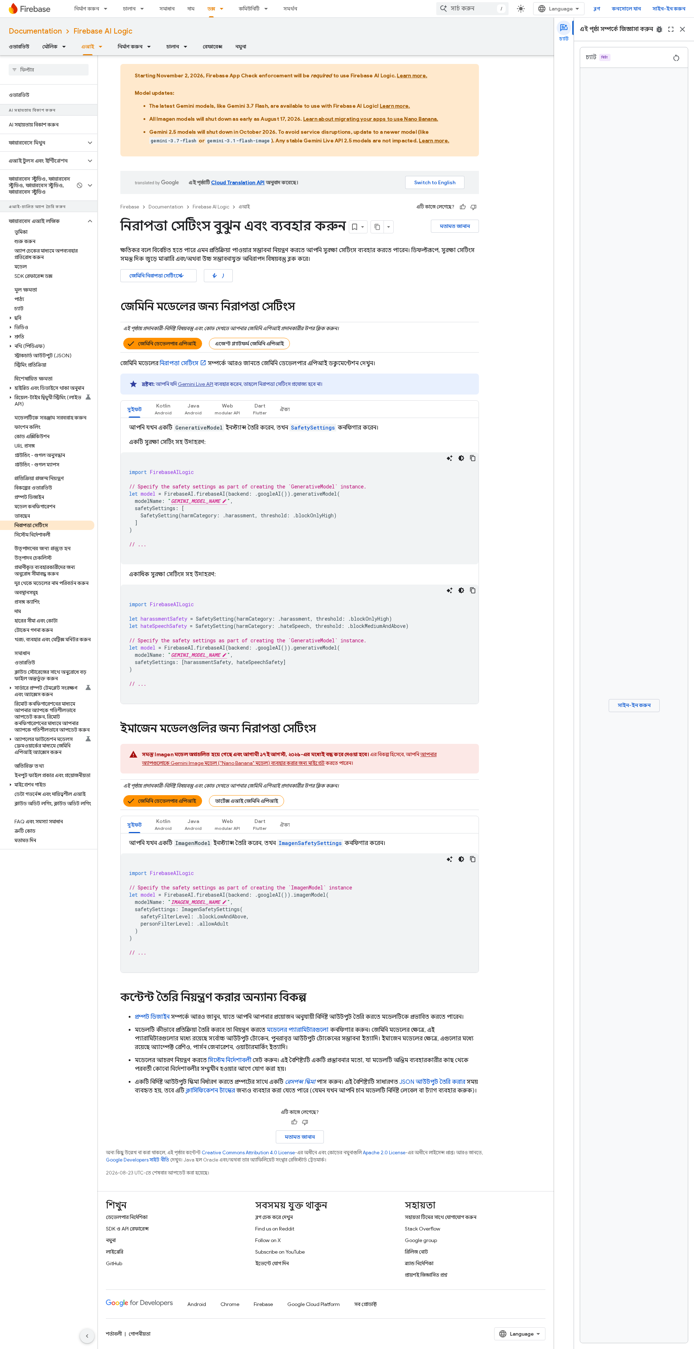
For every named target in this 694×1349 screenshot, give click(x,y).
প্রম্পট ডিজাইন (152, 1017)
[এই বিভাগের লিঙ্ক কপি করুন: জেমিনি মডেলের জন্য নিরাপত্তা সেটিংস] (302, 307)
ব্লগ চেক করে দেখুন (274, 1217)
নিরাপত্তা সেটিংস (179, 363)
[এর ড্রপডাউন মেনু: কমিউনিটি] (268, 8)
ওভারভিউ (19, 46)
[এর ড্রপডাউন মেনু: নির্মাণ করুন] (107, 8)
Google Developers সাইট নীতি (137, 1160)
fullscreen (671, 29)
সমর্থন (290, 8)
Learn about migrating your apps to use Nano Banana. (370, 119)
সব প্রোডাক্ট (365, 1304)
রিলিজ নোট (416, 1252)
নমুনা (240, 46)
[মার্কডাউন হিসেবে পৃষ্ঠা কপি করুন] (377, 227)
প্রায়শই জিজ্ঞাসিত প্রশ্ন (426, 1275)
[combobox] (472, 8)
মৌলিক (49, 46)
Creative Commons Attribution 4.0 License (248, 1153)
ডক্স (211, 8)
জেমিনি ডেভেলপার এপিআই (167, 343)
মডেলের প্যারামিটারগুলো (298, 1030)
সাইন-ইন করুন (668, 8)
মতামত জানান (455, 226)
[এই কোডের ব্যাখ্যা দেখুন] (449, 458)
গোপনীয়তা (139, 1334)
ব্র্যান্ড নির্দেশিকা (419, 1263)
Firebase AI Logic (102, 31)
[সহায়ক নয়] (473, 207)
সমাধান (167, 8)
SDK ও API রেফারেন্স (127, 1228)
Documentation (35, 31)
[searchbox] (49, 70)
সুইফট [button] (134, 409)
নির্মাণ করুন (86, 8)
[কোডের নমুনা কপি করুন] (473, 458)
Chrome (229, 1304)
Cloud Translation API (238, 182)
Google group (421, 1240)
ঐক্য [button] (285, 409)
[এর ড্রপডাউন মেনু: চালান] (144, 8)
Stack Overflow (422, 1228)
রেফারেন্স (212, 46)
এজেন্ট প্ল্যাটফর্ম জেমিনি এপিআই (249, 343)
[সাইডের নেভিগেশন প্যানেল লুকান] (87, 1336)
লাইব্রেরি (114, 1252)
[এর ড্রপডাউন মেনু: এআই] (102, 46)
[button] (43, 142)
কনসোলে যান (626, 8)
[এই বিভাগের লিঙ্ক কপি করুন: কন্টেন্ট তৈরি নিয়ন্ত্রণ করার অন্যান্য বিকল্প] (314, 998)
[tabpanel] (300, 563)
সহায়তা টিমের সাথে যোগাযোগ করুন (440, 1217)
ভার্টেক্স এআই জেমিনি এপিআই (246, 801)
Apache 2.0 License (384, 1153)
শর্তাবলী (114, 1334)
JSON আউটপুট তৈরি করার (432, 1082)
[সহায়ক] (462, 207)
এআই (87, 46)
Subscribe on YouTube (280, 1252)
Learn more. (412, 75)
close (682, 29)
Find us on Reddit (274, 1228)
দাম (191, 8)
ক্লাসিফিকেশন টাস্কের (210, 1090)
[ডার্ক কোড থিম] (461, 458)
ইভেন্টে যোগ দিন (272, 1263)
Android (196, 1304)
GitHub (114, 1263)
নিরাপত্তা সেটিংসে (157, 275)
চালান (129, 8)
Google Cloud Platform (313, 1304)
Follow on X (268, 1240)
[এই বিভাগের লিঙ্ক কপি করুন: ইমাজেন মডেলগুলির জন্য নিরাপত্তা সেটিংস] (323, 729)
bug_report (659, 29)
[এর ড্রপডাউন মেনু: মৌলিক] (66, 46)
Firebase (129, 207)
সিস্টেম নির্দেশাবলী (229, 1060)
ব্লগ (597, 8)
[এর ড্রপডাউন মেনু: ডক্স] (223, 8)
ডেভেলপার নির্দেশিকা (126, 1217)
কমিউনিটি (249, 8)
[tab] (134, 409)
